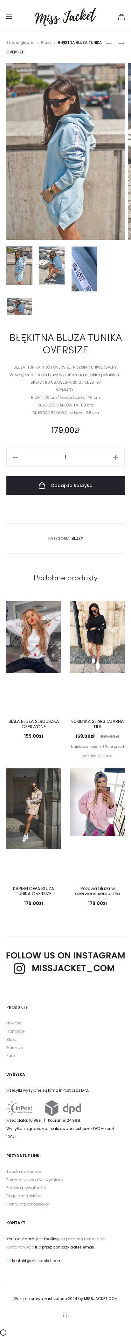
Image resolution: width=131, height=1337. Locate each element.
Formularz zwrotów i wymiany (35, 1179)
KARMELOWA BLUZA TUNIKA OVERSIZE (33, 891)
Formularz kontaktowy (27, 1204)
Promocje (15, 1031)
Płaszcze (14, 1047)
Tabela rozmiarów (24, 1171)
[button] (15, 457)
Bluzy (46, 42)
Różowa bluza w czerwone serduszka (97, 891)
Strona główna (20, 42)
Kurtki (11, 1055)
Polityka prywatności (26, 1187)
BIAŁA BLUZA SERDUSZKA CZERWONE (34, 724)
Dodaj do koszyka (71, 485)
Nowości (14, 1023)
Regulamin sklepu (23, 1196)
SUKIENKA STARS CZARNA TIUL (97, 724)
